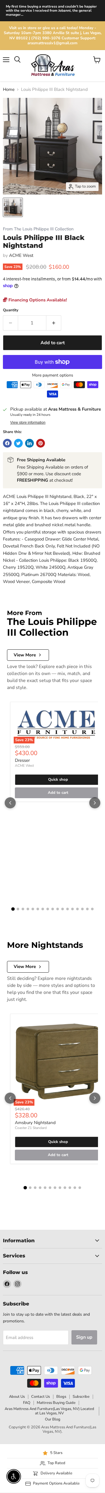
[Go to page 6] (37, 909)
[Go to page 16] (87, 909)
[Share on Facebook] (7, 443)
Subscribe (81, 1396)
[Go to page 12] (67, 909)
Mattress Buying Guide (56, 1402)
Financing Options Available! (37, 300)
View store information (28, 422)
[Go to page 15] (82, 909)
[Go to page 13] (72, 909)
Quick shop (58, 779)
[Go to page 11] (62, 909)
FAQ (26, 1402)
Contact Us (40, 1396)
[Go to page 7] (42, 909)
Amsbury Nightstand (35, 1123)
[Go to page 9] (52, 909)
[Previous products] (10, 802)
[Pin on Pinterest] (40, 443)
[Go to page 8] (47, 909)
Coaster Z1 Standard (31, 1128)
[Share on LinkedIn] (29, 443)
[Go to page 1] (13, 909)
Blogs (61, 1396)
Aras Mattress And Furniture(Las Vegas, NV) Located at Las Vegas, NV (49, 1411)
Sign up (84, 1337)
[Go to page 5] (33, 909)
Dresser (22, 760)
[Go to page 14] (77, 909)
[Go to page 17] (92, 909)
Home (9, 89)
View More (25, 655)
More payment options (52, 375)
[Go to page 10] (57, 909)
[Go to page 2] (18, 909)
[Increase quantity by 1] (53, 323)
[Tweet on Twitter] (18, 443)
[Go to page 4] (28, 909)
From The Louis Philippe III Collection (38, 229)
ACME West (21, 255)
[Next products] (94, 802)
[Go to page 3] (23, 909)
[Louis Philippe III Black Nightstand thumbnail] (12, 207)
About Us (17, 1396)
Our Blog (52, 1419)
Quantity (10, 310)
